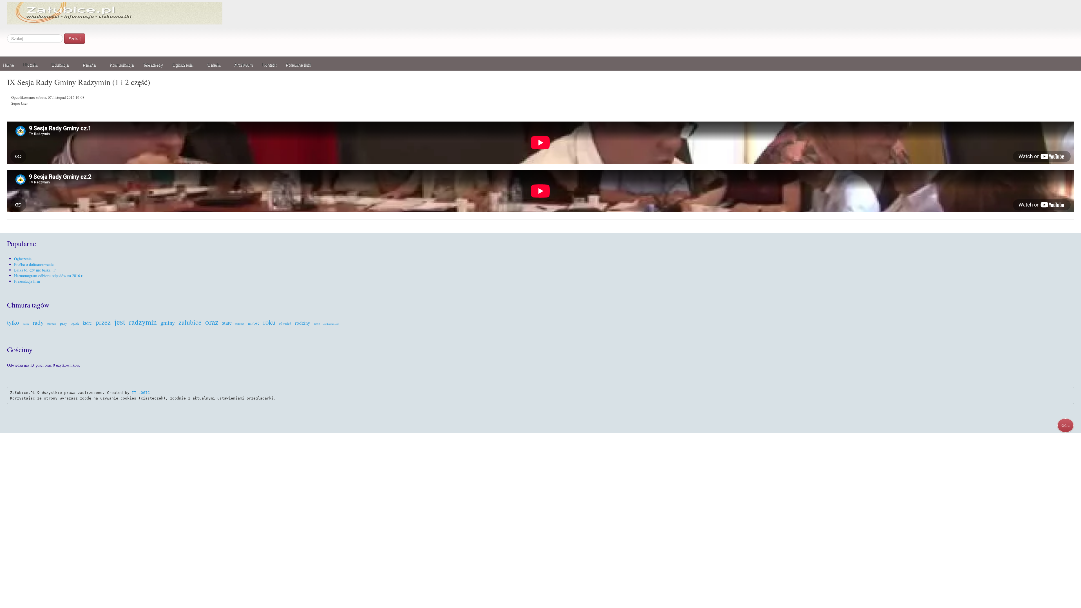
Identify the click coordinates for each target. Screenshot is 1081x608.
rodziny (302, 323)
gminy (167, 322)
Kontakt (269, 64)
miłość (254, 323)
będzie (75, 323)
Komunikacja (121, 64)
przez (103, 322)
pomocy (239, 324)
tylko (13, 322)
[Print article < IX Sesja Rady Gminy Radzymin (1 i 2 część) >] (1072, 98)
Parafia (88, 64)
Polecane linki (298, 64)
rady (38, 322)
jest (119, 321)
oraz (211, 322)
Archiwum (243, 64)
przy (63, 323)
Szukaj (75, 38)
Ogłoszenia (182, 64)
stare (227, 322)
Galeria (213, 64)
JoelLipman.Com (331, 323)
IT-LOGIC (141, 393)
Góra (1065, 425)
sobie (317, 324)
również (285, 323)
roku (269, 322)
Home (8, 64)
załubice (190, 322)
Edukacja (59, 64)
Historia (30, 64)
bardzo (51, 323)
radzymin (143, 322)
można (26, 323)
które (87, 323)
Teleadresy (153, 64)
